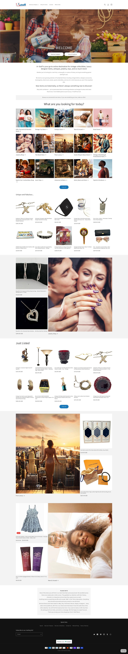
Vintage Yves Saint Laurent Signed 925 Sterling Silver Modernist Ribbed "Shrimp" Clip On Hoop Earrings (25, 397)
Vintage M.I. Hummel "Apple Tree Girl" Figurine (24, 368)
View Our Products (48, 625)
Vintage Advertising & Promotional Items (99, 155)
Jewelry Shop (20, 155)
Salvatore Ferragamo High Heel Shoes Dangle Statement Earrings (43, 219)
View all (64, 187)
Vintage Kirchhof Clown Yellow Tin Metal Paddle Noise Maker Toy (82, 247)
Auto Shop (38, 180)
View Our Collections (60, 625)
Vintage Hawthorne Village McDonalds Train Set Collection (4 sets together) (63, 247)
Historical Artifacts (60, 180)
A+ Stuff (61, 650)
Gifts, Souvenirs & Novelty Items (23, 130)
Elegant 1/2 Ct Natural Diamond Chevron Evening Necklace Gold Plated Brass (83, 368)
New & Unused (78, 129)
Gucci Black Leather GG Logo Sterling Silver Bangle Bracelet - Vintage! (43, 247)
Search (41, 625)
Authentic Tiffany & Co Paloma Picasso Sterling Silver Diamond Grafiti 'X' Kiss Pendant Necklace (24, 220)
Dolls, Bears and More (80, 180)
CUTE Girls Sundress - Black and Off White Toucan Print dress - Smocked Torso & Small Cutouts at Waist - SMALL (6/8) (31, 537)
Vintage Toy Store (40, 129)
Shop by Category (55, 54)
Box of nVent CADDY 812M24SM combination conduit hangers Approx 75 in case (44, 397)
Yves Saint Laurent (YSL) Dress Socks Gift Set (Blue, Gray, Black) (94, 450)
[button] (34, 4)
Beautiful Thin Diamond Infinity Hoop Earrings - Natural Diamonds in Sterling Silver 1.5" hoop (31, 292)
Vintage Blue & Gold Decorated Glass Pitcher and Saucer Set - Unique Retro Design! (82, 220)
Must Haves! (97, 129)
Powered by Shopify (66, 650)
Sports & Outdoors (98, 180)
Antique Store (59, 129)
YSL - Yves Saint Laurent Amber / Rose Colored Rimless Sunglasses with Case (101, 247)
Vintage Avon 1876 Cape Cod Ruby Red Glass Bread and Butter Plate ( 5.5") (101, 397)
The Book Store (40, 155)
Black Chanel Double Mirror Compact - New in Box (63, 219)
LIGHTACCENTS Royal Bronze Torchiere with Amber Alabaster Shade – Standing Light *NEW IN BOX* (44, 369)
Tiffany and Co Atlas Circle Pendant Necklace (81, 397)
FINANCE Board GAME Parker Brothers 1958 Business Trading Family (25, 247)
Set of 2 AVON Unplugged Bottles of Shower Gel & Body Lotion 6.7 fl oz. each (31, 577)
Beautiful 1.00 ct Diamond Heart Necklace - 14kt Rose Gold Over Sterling (31, 331)
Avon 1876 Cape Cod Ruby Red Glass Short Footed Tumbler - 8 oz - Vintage (64, 368)
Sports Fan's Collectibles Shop (25, 180)
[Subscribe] (40, 634)
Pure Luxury (58, 155)
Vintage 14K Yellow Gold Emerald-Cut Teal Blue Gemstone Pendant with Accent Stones (64, 397)
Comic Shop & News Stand (82, 155)
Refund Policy (76, 625)
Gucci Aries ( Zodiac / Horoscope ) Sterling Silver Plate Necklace (102, 219)
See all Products (72, 54)
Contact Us (68, 625)
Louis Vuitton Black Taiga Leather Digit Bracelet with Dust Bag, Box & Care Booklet (95, 492)
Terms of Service (84, 625)
